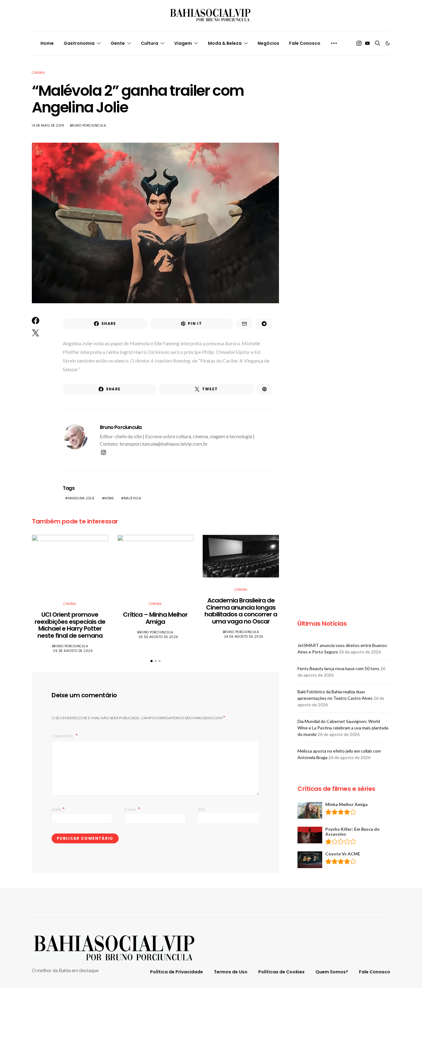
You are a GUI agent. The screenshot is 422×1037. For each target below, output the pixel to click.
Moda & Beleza (225, 43)
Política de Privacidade (176, 972)
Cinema (38, 72)
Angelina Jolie (81, 498)
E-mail (132, 809)
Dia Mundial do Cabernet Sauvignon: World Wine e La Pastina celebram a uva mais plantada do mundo (343, 728)
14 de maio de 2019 (48, 125)
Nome (58, 809)
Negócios (268, 43)
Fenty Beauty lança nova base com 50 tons (338, 668)
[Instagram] (359, 43)
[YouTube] (367, 43)
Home (47, 43)
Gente (118, 43)
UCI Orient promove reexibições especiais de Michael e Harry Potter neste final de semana (70, 625)
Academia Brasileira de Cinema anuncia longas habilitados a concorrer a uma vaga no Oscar (241, 611)
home (109, 498)
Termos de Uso (230, 972)
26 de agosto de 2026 (73, 651)
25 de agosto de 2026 (158, 637)
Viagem (183, 43)
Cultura (149, 43)
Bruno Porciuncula (88, 125)
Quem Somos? (331, 972)
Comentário (63, 736)
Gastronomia (79, 43)
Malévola (132, 498)
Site (201, 810)
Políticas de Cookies (281, 972)
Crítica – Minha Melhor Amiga (155, 618)
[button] (387, 43)
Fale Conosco (304, 43)
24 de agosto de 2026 (244, 636)
